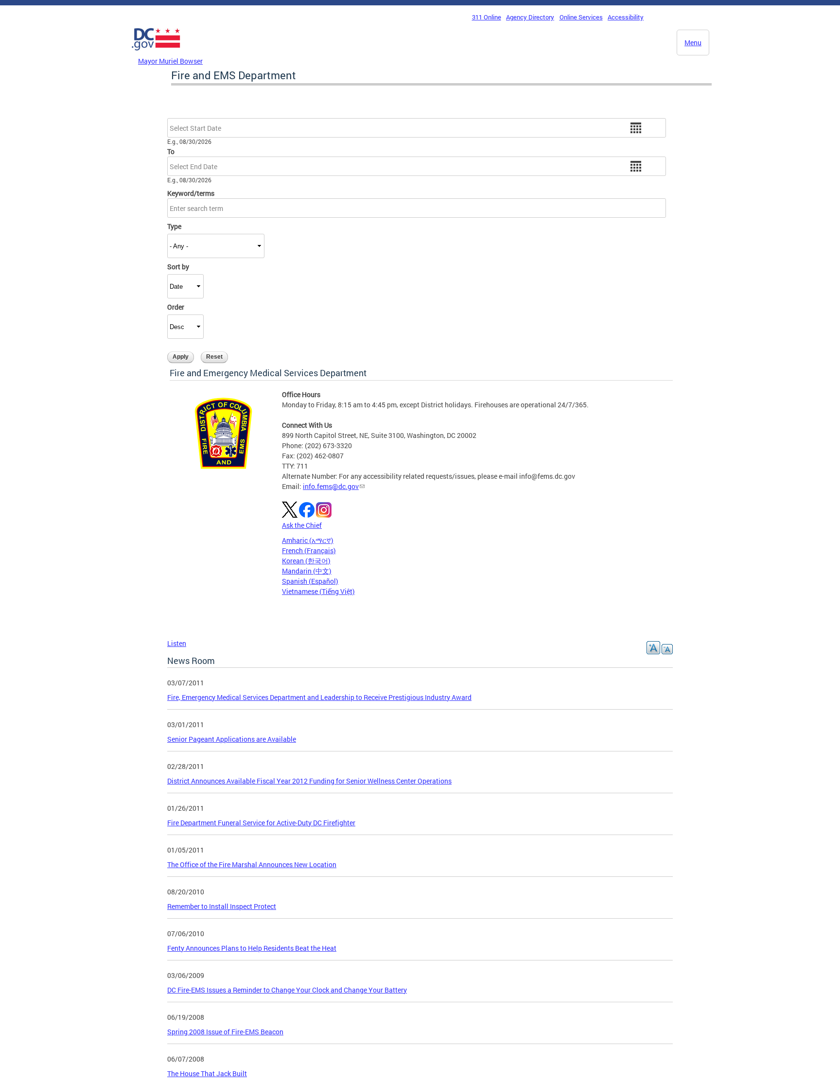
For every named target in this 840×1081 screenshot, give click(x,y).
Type (174, 226)
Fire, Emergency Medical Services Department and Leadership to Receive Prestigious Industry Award (319, 697)
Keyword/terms (190, 193)
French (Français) (309, 550)
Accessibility (626, 17)
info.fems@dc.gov (331, 486)
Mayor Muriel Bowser (170, 61)
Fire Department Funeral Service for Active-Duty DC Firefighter (261, 822)
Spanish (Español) (310, 581)
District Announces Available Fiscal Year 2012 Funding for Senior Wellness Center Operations (309, 780)
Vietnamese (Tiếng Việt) (318, 591)
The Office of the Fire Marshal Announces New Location (251, 864)
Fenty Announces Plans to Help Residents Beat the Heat (251, 948)
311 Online (486, 17)
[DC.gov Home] (156, 53)
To (171, 151)
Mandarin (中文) (307, 570)
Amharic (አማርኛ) (307, 540)
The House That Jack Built (207, 1073)
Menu (692, 42)
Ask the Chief (302, 525)
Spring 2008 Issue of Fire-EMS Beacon (225, 1031)
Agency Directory (530, 17)
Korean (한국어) (306, 560)
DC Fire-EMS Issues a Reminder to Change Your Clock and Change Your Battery (287, 989)
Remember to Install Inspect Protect (221, 906)
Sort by (178, 266)
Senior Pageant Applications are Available (231, 739)
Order (175, 307)
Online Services (581, 17)
